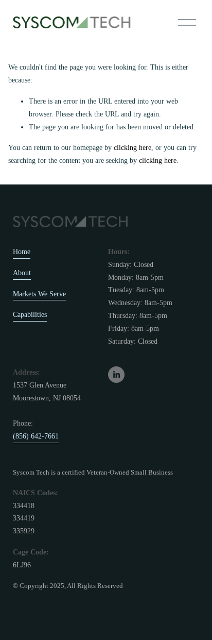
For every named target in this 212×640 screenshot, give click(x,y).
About (22, 273)
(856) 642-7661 (36, 436)
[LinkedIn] (116, 374)
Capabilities (30, 314)
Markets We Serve (39, 294)
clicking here (132, 147)
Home (21, 252)
